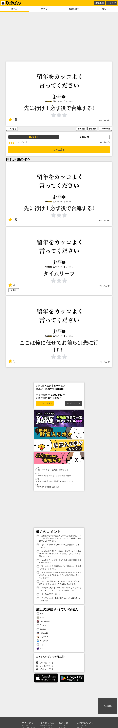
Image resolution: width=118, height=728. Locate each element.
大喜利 (13, 290)
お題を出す (74, 8)
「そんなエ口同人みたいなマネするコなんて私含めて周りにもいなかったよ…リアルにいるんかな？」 (60, 582)
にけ (41, 644)
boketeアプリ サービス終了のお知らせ (51, 469)
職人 (104, 8)
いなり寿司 (44, 637)
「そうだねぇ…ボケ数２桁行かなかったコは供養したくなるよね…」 (60, 599)
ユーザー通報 (105, 129)
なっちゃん (105, 142)
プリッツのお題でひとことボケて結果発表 (53, 474)
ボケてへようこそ (73, 403)
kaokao (43, 629)
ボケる (44, 8)
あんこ (42, 648)
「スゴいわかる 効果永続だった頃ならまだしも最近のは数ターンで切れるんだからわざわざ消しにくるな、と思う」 (60, 575)
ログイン (112, 3)
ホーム (14, 8)
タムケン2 (44, 617)
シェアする (12, 129)
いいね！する (46, 662)
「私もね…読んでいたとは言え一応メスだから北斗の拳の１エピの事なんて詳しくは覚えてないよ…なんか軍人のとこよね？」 (60, 553)
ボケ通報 (81, 129)
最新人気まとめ (46, 725)
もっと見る (59, 149)
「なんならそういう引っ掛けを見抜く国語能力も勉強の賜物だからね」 (60, 561)
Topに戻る (108, 706)
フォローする (45, 665)
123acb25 (44, 633)
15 (15, 120)
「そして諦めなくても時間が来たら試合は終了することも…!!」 (60, 546)
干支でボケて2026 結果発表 (47, 486)
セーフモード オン (45, 403)
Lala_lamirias (45, 621)
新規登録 (100, 3)
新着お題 (62, 725)
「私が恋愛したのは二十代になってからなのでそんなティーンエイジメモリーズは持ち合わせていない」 (60, 589)
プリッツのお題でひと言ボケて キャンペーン (54, 480)
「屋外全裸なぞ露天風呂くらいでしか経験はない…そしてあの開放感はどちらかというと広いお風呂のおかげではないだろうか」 (60, 538)
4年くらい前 (104, 120)
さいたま (43, 625)
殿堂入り (25, 725)
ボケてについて (83, 725)
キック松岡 (44, 641)
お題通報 (92, 129)
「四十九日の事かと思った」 (50, 594)
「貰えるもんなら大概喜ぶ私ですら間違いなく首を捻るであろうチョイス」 (60, 567)
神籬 (41, 613)
